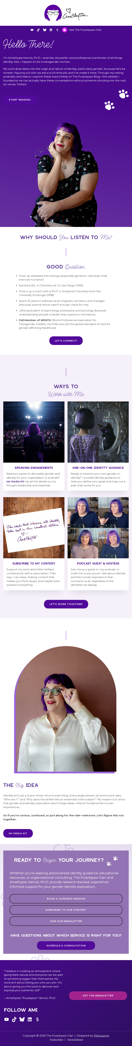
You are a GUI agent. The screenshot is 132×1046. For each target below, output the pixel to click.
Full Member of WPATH (35, 320)
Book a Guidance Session (66, 898)
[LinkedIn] (50, 29)
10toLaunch (101, 1035)
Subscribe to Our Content (66, 909)
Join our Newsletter (66, 921)
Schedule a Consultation (66, 945)
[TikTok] (38, 29)
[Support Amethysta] (57, 29)
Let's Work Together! (66, 604)
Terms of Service (75, 1039)
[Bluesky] (44, 29)
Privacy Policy (56, 1039)
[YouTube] (32, 29)
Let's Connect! (66, 340)
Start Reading (20, 99)
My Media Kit (15, 481)
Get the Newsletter (98, 995)
